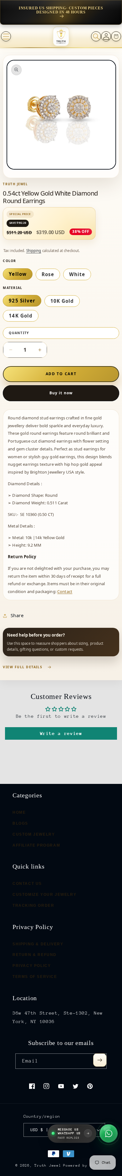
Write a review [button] (61, 733)
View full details (22, 667)
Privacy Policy (32, 966)
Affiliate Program (36, 845)
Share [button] (17, 615)
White (77, 274)
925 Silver (22, 300)
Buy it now (61, 393)
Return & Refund (35, 955)
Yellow (17, 274)
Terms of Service (35, 976)
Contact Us (27, 883)
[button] (6, 36)
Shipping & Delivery (38, 944)
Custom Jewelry (34, 834)
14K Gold (20, 315)
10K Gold (62, 301)
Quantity (19, 333)
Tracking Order (33, 905)
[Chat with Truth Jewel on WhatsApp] (108, 1133)
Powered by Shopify (85, 1165)
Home (19, 812)
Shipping (33, 250)
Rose (48, 274)
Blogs (20, 823)
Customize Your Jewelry (44, 894)
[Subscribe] (99, 1060)
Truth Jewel (47, 1165)
